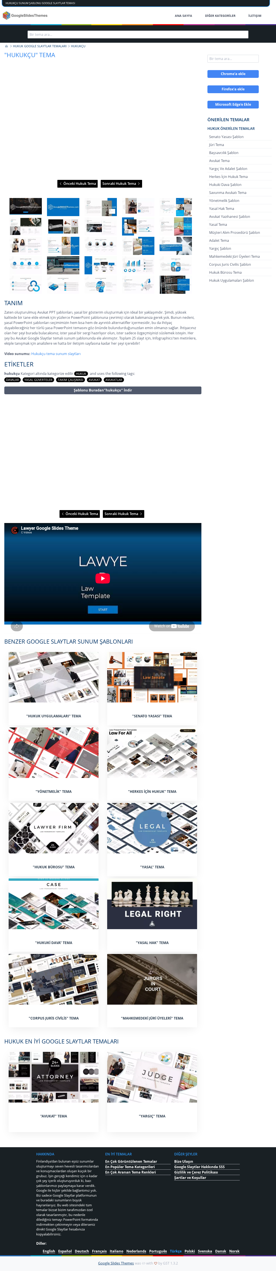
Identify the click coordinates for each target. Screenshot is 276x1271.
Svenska (205, 1251)
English (49, 1251)
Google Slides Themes (116, 1263)
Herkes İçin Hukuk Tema (228, 176)
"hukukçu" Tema (29, 55)
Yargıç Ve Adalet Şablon (228, 168)
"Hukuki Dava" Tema (53, 942)
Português (158, 1251)
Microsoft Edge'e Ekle (233, 104)
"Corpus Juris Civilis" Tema (54, 1018)
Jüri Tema (216, 144)
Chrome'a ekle (233, 73)
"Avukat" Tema (53, 1116)
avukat (94, 380)
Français (99, 1251)
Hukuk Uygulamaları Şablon (231, 280)
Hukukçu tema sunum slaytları (56, 353)
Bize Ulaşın (183, 1161)
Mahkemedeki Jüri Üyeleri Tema (234, 256)
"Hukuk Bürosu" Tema (54, 867)
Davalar (12, 380)
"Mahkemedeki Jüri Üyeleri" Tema (152, 1018)
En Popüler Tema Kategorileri (130, 1166)
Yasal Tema (218, 224)
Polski (190, 1251)
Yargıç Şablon (220, 248)
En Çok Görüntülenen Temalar (131, 1161)
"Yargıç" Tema (152, 1116)
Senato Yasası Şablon (226, 136)
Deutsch (82, 1251)
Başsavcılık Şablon (223, 152)
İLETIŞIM (254, 16)
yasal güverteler (38, 380)
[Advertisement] (102, 452)
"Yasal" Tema (152, 867)
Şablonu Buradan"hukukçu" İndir (103, 390)
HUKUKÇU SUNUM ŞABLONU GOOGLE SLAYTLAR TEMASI (40, 3)
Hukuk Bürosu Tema (225, 272)
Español (65, 1251)
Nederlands (136, 1251)
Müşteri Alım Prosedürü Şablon (234, 232)
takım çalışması (70, 380)
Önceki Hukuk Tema (79, 183)
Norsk (234, 1251)
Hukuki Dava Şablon (225, 184)
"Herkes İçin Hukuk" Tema (152, 791)
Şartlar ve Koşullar (190, 1177)
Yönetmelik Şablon (224, 200)
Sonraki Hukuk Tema (119, 183)
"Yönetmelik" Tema (54, 791)
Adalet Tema (219, 240)
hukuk (81, 374)
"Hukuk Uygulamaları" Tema (53, 716)
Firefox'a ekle (233, 89)
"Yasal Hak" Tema (152, 942)
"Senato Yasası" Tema (152, 716)
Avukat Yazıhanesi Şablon (229, 216)
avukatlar (113, 380)
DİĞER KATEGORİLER (220, 16)
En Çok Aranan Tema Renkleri (130, 1172)
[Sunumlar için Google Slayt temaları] (6, 46)
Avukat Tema (219, 160)
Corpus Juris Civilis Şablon (230, 264)
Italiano (116, 1251)
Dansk (220, 1251)
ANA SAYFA (183, 16)
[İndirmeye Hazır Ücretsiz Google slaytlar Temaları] (25, 15)
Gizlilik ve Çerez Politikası (196, 1172)
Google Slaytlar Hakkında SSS (199, 1166)
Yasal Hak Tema (221, 208)
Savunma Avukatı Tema (227, 192)
